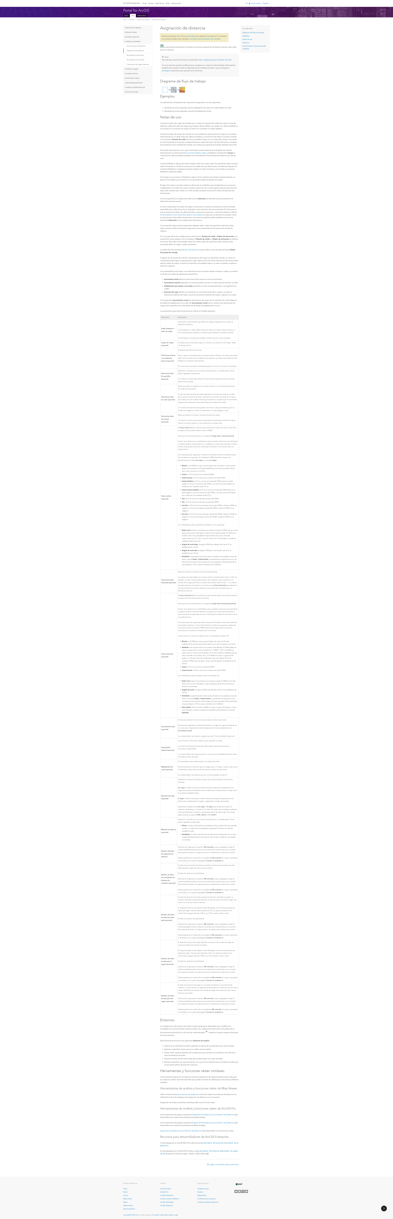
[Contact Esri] (246, 1191)
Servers (151, 3)
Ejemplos (245, 36)
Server (125, 1195)
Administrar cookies (166, 1215)
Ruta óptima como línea (135, 55)
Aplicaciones (176, 3)
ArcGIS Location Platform (169, 1199)
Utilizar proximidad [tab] (133, 41)
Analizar (131, 20)
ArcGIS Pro (164, 1192)
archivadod (191, 36)
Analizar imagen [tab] (132, 69)
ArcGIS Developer (167, 1202)
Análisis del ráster (143, 20)
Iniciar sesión (256, 3)
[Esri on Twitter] (236, 1191)
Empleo (200, 1192)
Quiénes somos (203, 1189)
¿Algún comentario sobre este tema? (224, 1164)
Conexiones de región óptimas (138, 64)
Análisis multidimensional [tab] (135, 87)
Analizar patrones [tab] (132, 37)
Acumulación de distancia (136, 46)
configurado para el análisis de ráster (217, 60)
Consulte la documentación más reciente (205, 39)
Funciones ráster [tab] (132, 92)
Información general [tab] (133, 28)
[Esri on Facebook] (239, 1191)
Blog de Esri (201, 1195)
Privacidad (155, 1215)
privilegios (166, 71)
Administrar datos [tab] (132, 78)
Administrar (141, 16)
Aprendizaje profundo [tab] (134, 83)
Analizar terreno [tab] (132, 73)
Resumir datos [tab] (131, 32)
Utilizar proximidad (158, 20)
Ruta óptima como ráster (135, 60)
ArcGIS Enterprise (131, 3)
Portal (144, 3)
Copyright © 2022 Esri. (130, 1215)
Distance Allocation (213, 1143)
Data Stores (159, 3)
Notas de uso (247, 39)
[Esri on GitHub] (242, 1191)
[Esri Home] (238, 1184)
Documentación (129, 1209)
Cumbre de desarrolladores (207, 1202)
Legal (176, 1215)
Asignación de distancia (135, 50)
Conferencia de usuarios (206, 1199)
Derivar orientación (189, 250)
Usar (133, 16)
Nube (168, 3)
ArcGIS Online (165, 1189)
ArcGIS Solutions (166, 1205)
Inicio (126, 16)
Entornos (245, 43)
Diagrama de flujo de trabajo (253, 33)
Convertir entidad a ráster (196, 153)
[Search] (246, 3)
